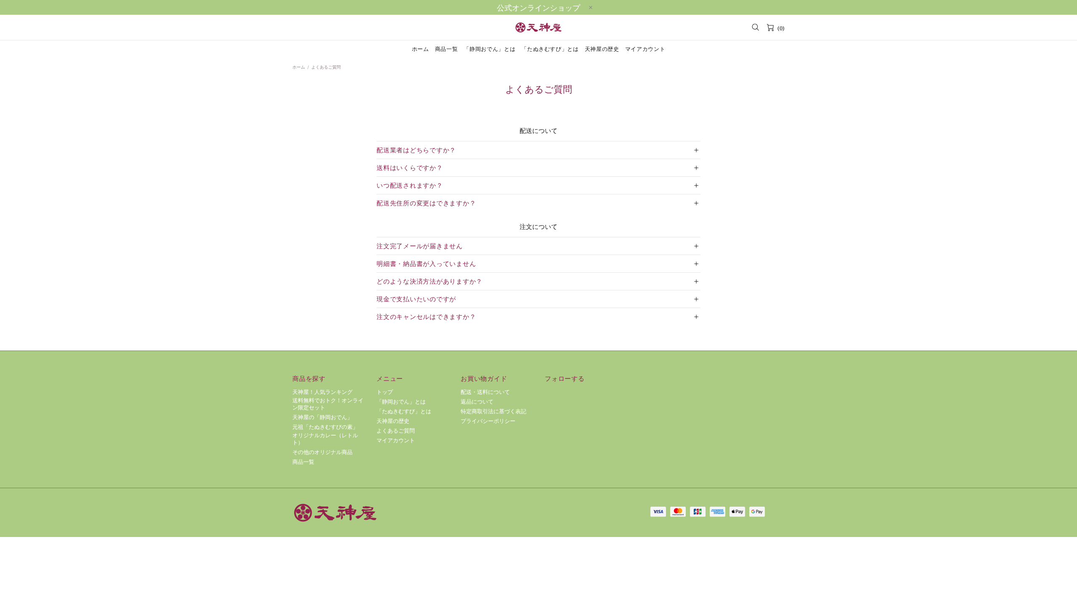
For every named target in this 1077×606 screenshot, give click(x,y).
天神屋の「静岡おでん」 (322, 417)
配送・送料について (485, 392)
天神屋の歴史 (393, 421)
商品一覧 (303, 461)
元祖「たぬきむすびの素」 (325, 427)
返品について (477, 401)
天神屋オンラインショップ (538, 27)
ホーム (298, 67)
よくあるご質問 (396, 430)
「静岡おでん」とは (401, 401)
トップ (385, 392)
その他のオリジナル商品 (322, 452)
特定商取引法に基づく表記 (493, 411)
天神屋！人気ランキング (322, 392)
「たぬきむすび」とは (404, 411)
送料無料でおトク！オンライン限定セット (327, 404)
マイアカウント (396, 440)
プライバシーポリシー (488, 421)
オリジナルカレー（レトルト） (325, 439)
